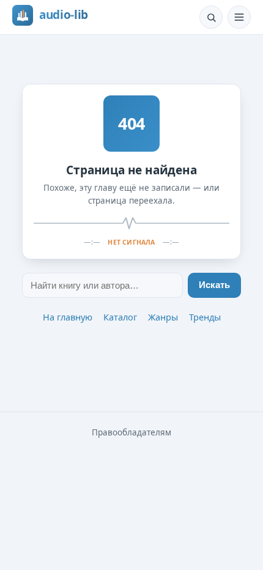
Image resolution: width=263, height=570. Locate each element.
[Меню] (239, 17)
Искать (214, 285)
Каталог (120, 317)
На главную (67, 317)
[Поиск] (211, 17)
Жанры (163, 317)
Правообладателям (131, 432)
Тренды (205, 317)
